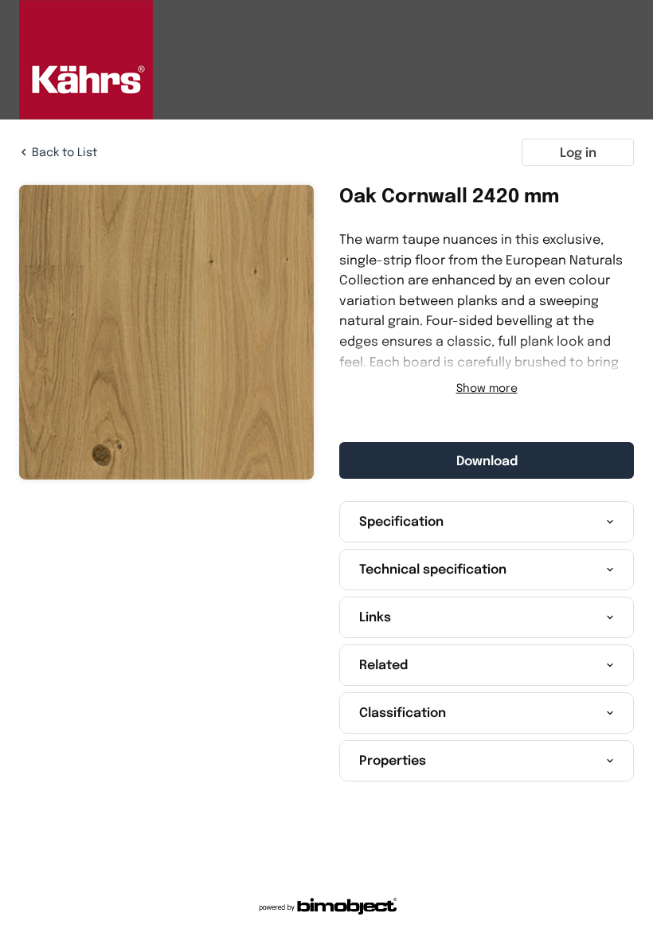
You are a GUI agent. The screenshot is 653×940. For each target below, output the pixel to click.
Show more (487, 388)
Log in (578, 152)
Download (487, 460)
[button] (486, 522)
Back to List (64, 152)
